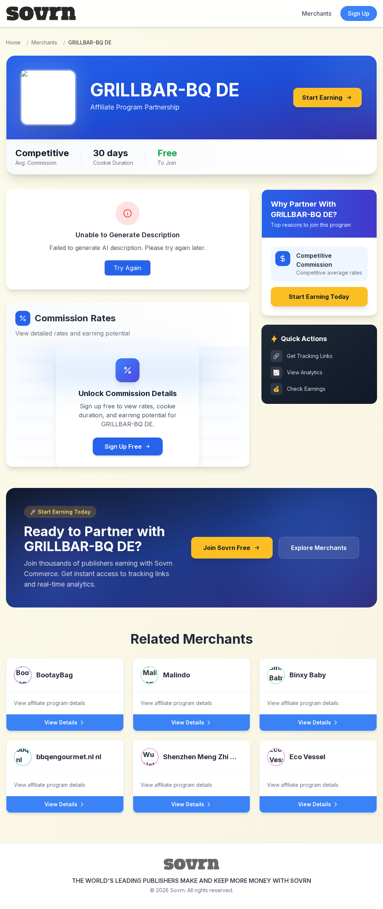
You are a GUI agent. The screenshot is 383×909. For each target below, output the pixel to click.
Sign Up (359, 13)
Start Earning (322, 97)
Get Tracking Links (303, 356)
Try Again (127, 268)
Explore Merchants (319, 547)
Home (13, 42)
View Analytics (297, 372)
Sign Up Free (123, 446)
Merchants (316, 13)
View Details (61, 722)
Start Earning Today (319, 296)
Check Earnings (299, 389)
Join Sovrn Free (226, 547)
